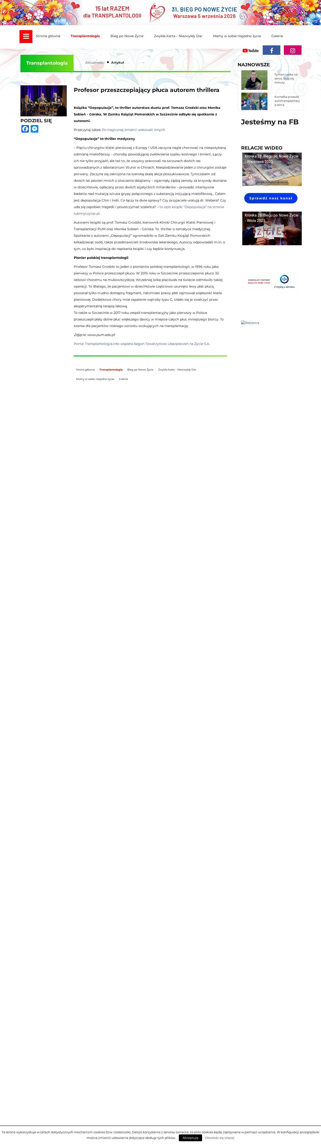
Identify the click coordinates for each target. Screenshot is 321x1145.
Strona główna (48, 36)
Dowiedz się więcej (219, 1138)
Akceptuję (190, 1138)
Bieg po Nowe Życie (126, 36)
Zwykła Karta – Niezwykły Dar (178, 36)
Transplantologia (85, 36)
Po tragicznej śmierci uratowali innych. (134, 130)
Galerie (277, 36)
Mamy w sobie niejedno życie (237, 36)
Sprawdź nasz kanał (270, 198)
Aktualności (95, 62)
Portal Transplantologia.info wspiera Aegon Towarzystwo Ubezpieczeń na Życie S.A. (142, 344)
